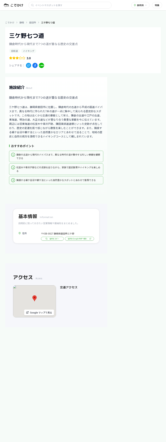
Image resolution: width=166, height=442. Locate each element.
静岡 (21, 22)
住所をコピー (54, 238)
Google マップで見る (41, 312)
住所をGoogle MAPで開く (77, 238)
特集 (157, 5)
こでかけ (9, 22)
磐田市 (32, 22)
